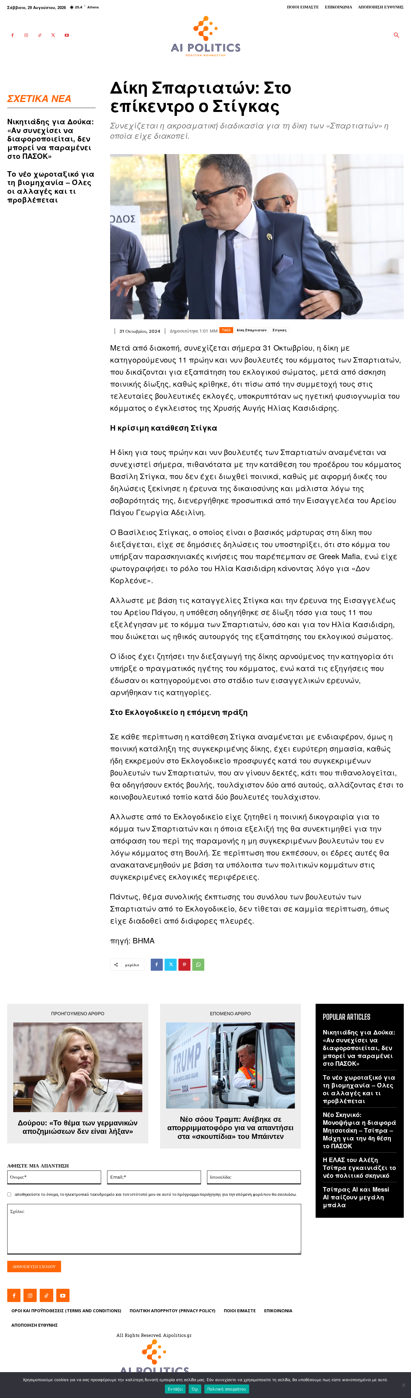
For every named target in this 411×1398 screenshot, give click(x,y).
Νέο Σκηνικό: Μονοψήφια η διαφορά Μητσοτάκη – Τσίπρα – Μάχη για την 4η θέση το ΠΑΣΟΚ (359, 1130)
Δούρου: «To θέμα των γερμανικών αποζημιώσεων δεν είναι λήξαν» (78, 1127)
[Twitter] (53, 35)
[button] (396, 35)
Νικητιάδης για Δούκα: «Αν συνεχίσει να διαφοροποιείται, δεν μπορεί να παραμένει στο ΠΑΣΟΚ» (50, 138)
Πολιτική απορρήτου (226, 1389)
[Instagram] (26, 35)
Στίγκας (280, 330)
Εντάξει (175, 1389)
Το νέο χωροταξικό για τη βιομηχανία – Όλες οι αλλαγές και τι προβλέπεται (50, 187)
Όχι (195, 1389)
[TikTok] (39, 35)
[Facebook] (12, 35)
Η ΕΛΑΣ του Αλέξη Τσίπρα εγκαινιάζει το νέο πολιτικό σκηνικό (359, 1167)
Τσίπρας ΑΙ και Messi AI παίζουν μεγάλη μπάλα (356, 1197)
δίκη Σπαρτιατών (252, 330)
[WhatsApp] (198, 965)
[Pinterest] (184, 965)
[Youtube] (66, 35)
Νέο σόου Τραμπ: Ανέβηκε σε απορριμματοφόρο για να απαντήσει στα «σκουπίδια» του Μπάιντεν (230, 1128)
